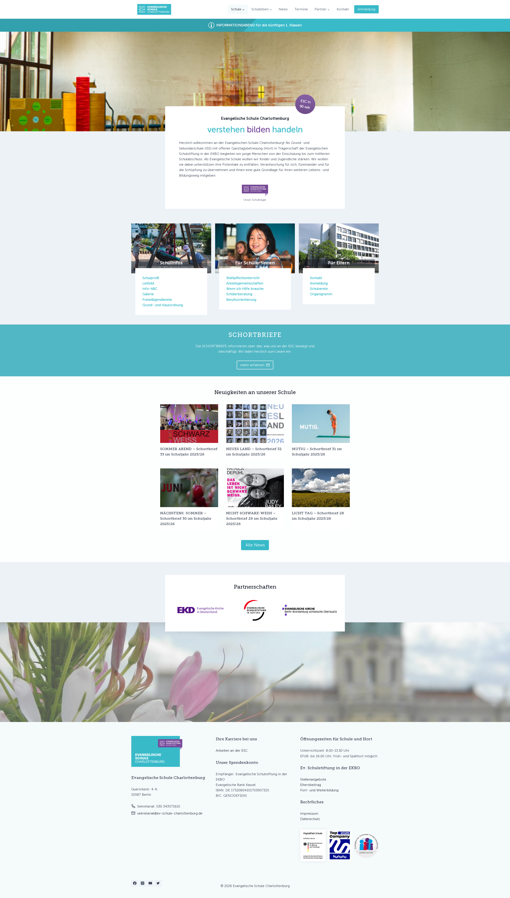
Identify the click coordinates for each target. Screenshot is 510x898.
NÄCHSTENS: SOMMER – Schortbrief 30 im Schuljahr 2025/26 (185, 518)
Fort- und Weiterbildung (319, 790)
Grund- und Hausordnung (162, 305)
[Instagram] (142, 883)
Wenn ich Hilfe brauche (245, 289)
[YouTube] (150, 883)
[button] (255, 25)
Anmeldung (366, 9)
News (283, 9)
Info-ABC (149, 289)
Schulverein (319, 289)
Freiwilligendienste (157, 300)
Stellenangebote (313, 779)
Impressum (309, 813)
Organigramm (321, 294)
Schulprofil (150, 278)
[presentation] (189, 423)
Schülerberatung (239, 294)
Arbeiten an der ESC (232, 750)
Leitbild (148, 283)
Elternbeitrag (310, 785)
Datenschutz (310, 819)
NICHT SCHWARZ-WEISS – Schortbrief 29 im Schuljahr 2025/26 (252, 518)
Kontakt (343, 9)
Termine (301, 9)
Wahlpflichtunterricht (243, 278)
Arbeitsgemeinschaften (244, 283)
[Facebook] (134, 883)
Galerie (148, 294)
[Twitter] (158, 883)
